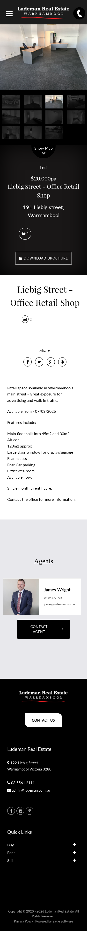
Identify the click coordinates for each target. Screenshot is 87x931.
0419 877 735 (53, 598)
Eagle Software (62, 921)
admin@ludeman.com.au (31, 790)
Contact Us (43, 720)
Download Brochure (45, 258)
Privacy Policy (23, 921)
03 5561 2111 (23, 782)
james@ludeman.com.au (59, 604)
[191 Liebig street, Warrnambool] (43, 57)
